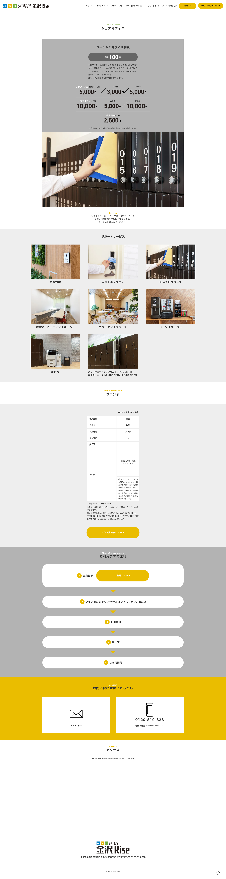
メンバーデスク (117, 6)
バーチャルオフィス (169, 6)
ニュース (89, 6)
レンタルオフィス (101, 6)
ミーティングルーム (152, 6)
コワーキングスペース (134, 6)
